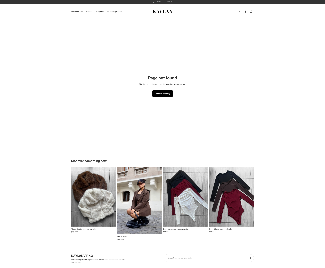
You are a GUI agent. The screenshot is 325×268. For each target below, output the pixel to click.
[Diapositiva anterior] (75, 197)
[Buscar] (240, 11)
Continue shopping (162, 94)
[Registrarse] (250, 258)
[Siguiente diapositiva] (112, 197)
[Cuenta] (245, 11)
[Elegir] (111, 222)
